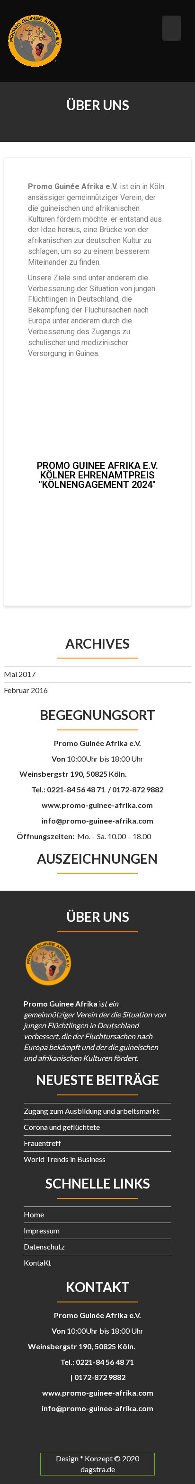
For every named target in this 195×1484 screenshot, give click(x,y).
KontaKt (37, 1262)
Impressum (42, 1230)
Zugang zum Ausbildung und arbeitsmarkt (92, 1110)
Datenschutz (44, 1246)
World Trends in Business (65, 1158)
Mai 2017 (19, 673)
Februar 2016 (26, 690)
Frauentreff (42, 1142)
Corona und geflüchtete (62, 1126)
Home (34, 1214)
